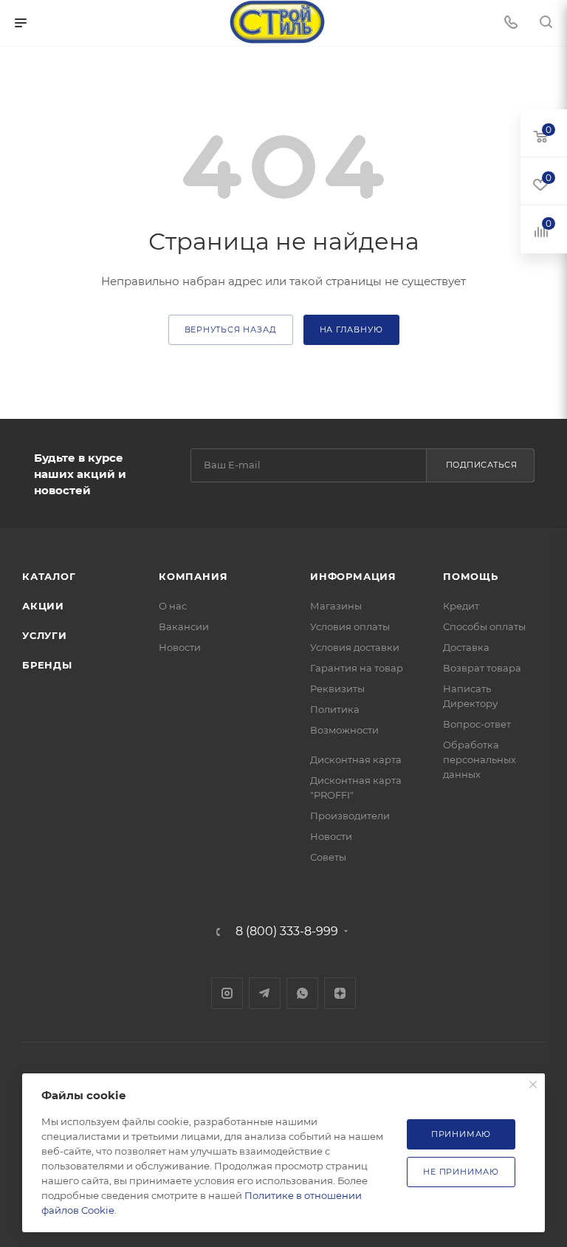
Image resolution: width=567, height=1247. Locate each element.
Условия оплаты (350, 626)
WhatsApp (302, 993)
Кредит (461, 606)
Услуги (44, 635)
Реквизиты (337, 688)
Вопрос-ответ (477, 724)
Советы (328, 857)
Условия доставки (354, 647)
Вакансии (184, 626)
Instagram (227, 993)
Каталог (49, 576)
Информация (353, 576)
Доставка (466, 647)
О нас (173, 606)
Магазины (336, 606)
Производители (350, 815)
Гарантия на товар (356, 668)
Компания (193, 576)
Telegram (265, 993)
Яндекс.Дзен (340, 993)
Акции (43, 606)
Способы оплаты (484, 626)
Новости (180, 647)
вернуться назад (231, 329)
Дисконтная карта (356, 759)
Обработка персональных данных (479, 759)
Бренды (47, 665)
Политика (335, 709)
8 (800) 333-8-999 (287, 931)
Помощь (470, 576)
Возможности (344, 730)
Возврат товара (482, 668)
